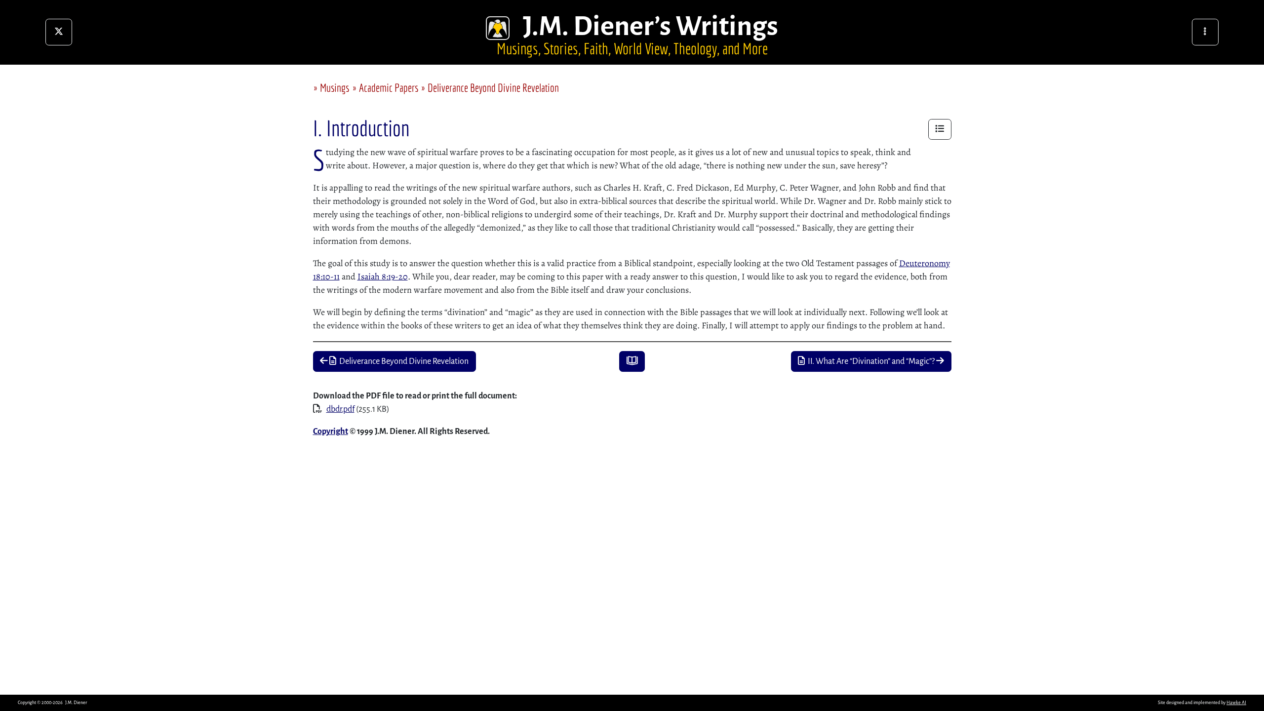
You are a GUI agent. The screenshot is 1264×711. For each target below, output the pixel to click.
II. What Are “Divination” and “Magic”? (870, 361)
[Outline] (939, 129)
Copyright (330, 431)
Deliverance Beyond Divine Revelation (493, 87)
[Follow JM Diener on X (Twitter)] (58, 32)
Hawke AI (1236, 702)
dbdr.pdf (340, 409)
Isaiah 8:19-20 (382, 276)
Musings (335, 87)
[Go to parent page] (632, 361)
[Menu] (1205, 32)
